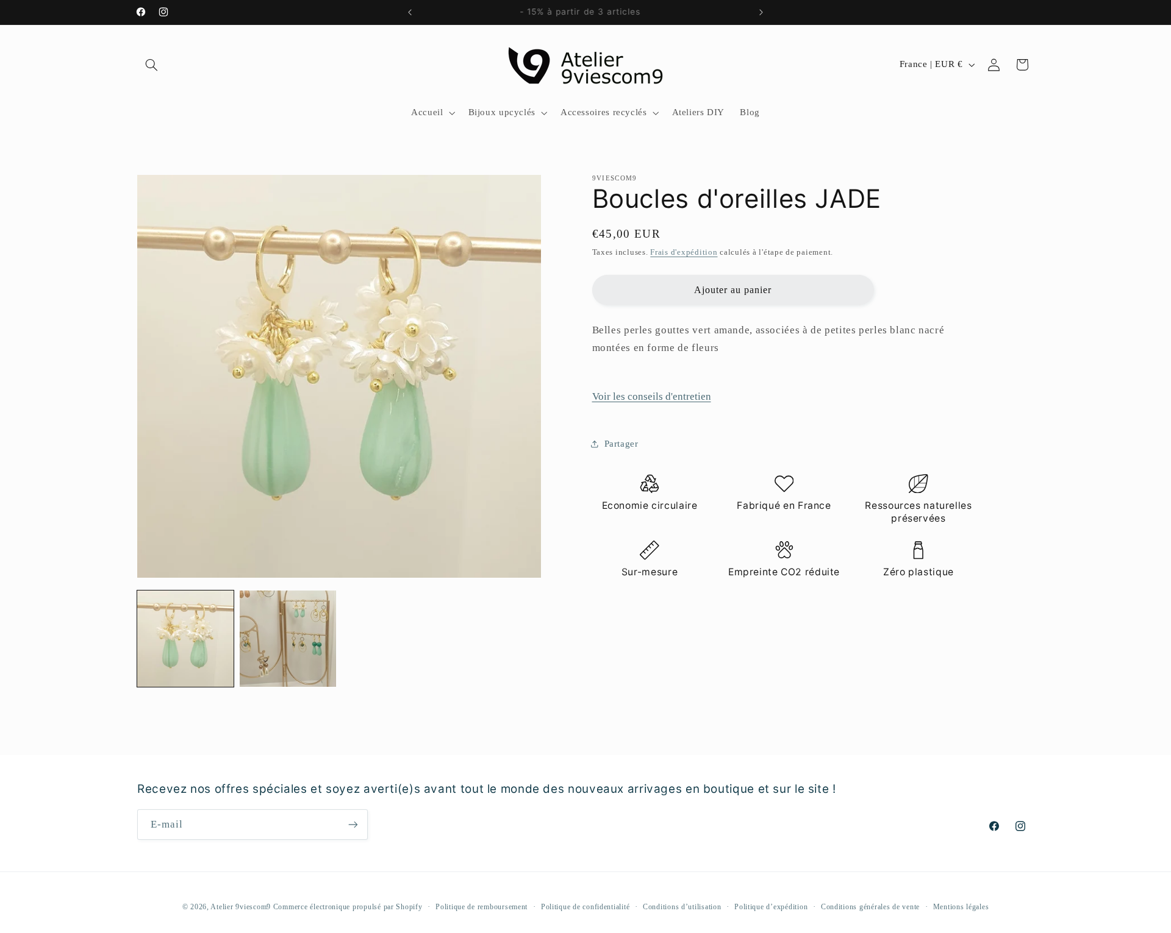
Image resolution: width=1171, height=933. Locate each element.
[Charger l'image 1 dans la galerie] (185, 639)
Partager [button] (621, 444)
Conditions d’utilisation (682, 906)
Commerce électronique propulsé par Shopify (348, 906)
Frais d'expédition (683, 252)
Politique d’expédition (771, 906)
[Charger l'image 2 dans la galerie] (288, 639)
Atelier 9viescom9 (241, 906)
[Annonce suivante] (761, 12)
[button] (151, 65)
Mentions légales (961, 906)
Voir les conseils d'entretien (651, 396)
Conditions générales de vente (870, 906)
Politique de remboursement (481, 906)
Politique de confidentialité (585, 906)
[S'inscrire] (353, 824)
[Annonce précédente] (409, 12)
